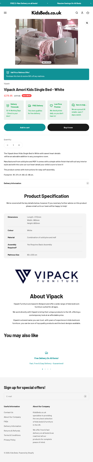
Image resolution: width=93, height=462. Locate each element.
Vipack (7, 83)
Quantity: (8, 139)
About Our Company (12, 417)
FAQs (6, 421)
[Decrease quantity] (7, 145)
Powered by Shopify (26, 453)
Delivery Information (12, 426)
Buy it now (68, 127)
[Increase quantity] (19, 145)
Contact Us (8, 412)
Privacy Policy (10, 440)
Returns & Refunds (12, 430)
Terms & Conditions (12, 435)
